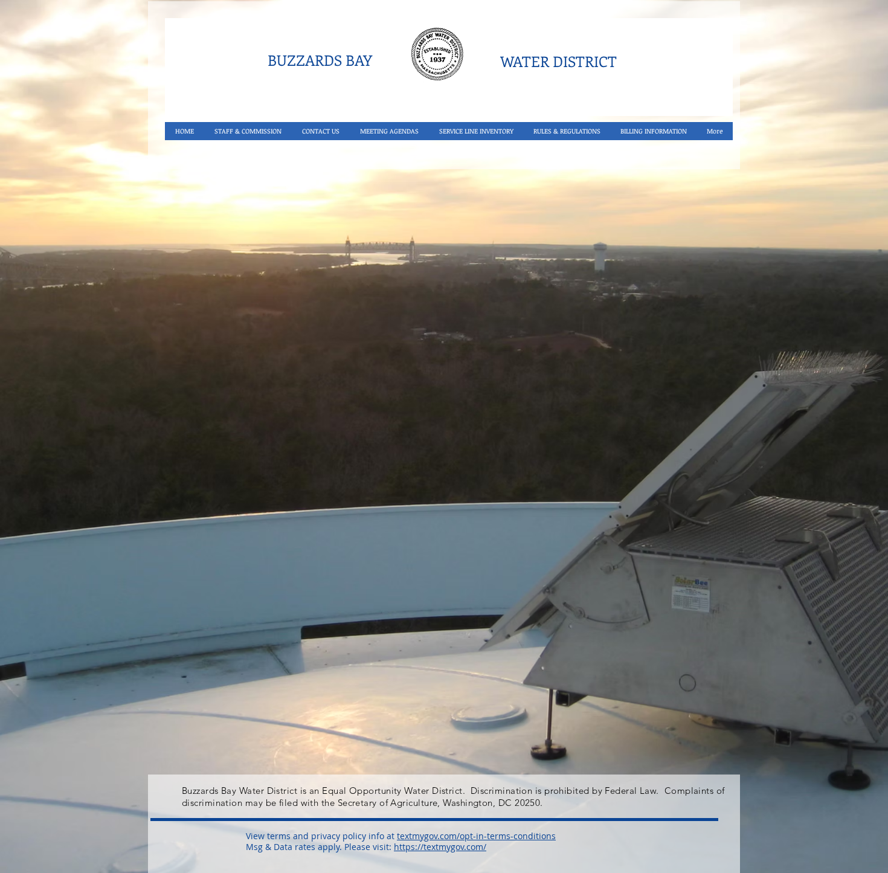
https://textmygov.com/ (440, 846)
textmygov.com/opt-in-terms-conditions (476, 836)
